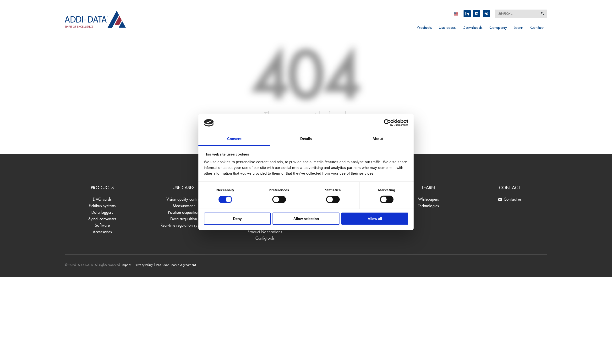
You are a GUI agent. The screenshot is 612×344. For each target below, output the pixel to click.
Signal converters (102, 218)
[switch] (279, 199)
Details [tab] (306, 139)
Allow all (375, 218)
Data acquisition (183, 218)
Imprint (126, 265)
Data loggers (102, 212)
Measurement (184, 205)
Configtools (265, 238)
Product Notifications (265, 231)
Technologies (428, 205)
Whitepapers (428, 199)
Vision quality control (183, 199)
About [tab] (377, 139)
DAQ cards (102, 199)
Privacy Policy (144, 265)
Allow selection (306, 218)
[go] (542, 13)
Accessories (102, 231)
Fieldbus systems (102, 205)
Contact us (512, 199)
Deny (237, 218)
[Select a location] (456, 13)
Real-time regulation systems (184, 225)
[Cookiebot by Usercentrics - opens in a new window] (387, 122)
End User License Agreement (176, 265)
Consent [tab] (234, 139)
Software (102, 225)
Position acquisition (183, 212)
